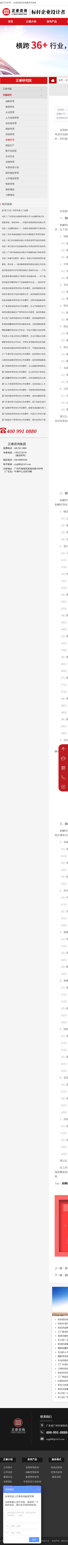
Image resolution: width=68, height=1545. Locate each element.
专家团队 (7, 1481)
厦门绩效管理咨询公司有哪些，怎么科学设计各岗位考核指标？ (24, 372)
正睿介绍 (8, 1459)
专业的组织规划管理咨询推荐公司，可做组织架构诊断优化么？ (24, 348)
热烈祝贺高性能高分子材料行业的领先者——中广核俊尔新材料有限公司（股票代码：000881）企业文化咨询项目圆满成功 (24, 276)
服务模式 (56, 1459)
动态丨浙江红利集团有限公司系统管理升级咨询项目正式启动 (24, 240)
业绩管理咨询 (32, 1467)
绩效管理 (10, 129)
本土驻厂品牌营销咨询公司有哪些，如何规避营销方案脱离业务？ (24, 318)
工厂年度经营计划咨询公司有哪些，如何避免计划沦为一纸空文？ (24, 354)
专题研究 (7, 95)
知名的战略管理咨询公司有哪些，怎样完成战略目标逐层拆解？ (24, 300)
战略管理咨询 (32, 1472)
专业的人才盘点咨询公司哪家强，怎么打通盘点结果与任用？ (24, 336)
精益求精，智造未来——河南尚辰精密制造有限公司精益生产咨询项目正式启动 (24, 222)
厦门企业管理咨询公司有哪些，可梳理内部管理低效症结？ (24, 390)
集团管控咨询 (32, 1477)
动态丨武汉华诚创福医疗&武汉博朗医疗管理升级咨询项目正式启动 (24, 234)
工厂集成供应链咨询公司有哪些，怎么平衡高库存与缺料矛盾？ (24, 306)
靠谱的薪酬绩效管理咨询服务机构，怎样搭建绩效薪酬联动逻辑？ (24, 324)
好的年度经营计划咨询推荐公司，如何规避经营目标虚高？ (24, 294)
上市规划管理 (12, 178)
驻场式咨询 (56, 1467)
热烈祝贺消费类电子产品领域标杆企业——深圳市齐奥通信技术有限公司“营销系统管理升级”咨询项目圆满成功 (24, 282)
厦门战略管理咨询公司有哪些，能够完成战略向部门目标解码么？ (24, 408)
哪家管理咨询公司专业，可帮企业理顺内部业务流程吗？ (24, 342)
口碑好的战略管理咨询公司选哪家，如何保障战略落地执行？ (24, 360)
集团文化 (7, 1477)
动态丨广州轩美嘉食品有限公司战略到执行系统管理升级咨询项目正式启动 (24, 252)
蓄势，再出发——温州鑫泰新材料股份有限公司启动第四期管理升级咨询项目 (24, 264)
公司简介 (7, 1467)
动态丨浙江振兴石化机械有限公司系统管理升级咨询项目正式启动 (24, 246)
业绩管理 (10, 162)
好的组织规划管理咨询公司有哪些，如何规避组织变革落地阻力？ (24, 288)
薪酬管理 (10, 140)
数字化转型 (11, 151)
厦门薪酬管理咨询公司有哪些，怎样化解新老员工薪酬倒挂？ (24, 378)
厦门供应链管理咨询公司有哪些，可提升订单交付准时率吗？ (24, 414)
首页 (61, 80)
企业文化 (10, 156)
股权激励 (10, 189)
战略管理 (10, 101)
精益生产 (10, 145)
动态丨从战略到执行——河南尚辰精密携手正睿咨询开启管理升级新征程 (24, 228)
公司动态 (7, 1472)
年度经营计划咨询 (32, 1481)
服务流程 (56, 1477)
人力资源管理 (12, 118)
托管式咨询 (56, 1472)
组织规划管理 (12, 173)
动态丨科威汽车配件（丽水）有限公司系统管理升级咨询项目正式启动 (24, 258)
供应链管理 (11, 123)
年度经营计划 (12, 167)
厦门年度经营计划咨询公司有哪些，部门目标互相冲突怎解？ (24, 402)
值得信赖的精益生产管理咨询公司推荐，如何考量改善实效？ (24, 312)
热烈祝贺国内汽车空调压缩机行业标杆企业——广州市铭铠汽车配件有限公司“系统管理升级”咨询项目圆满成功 (24, 270)
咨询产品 (52, 21)
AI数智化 (10, 195)
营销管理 (10, 134)
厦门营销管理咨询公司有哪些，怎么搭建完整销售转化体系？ (24, 366)
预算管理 (10, 184)
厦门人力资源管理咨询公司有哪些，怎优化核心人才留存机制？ (24, 384)
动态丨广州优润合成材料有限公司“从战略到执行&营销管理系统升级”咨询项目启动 (24, 216)
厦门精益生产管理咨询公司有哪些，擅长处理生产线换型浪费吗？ (24, 420)
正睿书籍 (7, 89)
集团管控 (10, 107)
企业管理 (10, 112)
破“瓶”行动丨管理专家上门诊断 (15, 210)
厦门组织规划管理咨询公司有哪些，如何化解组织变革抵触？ (24, 396)
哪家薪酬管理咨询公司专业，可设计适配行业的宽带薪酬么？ (24, 330)
